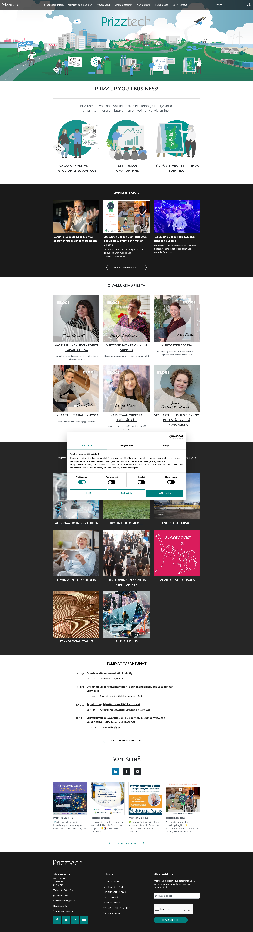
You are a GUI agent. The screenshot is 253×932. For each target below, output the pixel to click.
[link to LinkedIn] (75, 920)
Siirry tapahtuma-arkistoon (127, 740)
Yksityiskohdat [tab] (126, 445)
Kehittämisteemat (113, 887)
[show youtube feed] (137, 771)
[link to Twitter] (66, 920)
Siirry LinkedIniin (126, 843)
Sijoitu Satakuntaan (114, 892)
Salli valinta (126, 493)
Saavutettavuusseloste (63, 911)
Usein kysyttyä (111, 903)
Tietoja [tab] (166, 445)
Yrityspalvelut (111, 913)
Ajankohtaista (111, 882)
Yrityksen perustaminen (116, 908)
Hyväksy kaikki (164, 493)
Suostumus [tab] (87, 445)
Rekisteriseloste (60, 906)
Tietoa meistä (110, 897)
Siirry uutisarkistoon (126, 267)
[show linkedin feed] (115, 771)
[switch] (111, 482)
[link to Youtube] (84, 920)
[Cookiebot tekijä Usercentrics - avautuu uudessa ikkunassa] (171, 437)
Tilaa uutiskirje (170, 920)
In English (218, 5)
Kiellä (88, 493)
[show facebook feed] (126, 771)
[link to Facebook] (57, 920)
